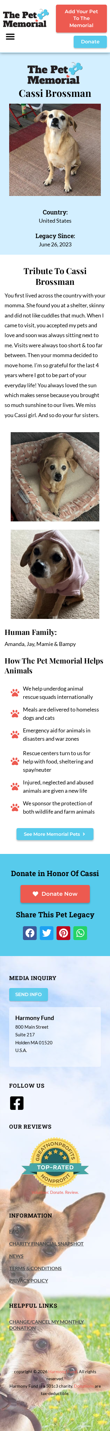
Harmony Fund (62, 1371)
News (16, 1256)
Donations (84, 1386)
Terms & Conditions (35, 1268)
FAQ (14, 1231)
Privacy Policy (28, 1280)
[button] (10, 36)
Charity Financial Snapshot (46, 1243)
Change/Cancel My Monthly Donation (46, 1325)
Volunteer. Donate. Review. (55, 1192)
